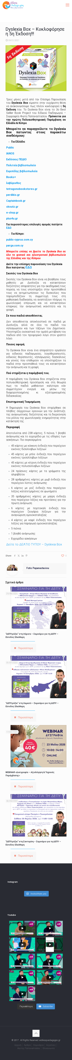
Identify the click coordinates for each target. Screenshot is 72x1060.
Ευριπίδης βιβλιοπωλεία (21, 171)
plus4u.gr (12, 218)
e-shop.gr (12, 212)
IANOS (10, 153)
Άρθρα (27, 1045)
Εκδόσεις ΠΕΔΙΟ (16, 159)
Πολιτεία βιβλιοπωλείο (21, 165)
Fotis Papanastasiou (37, 568)
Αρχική (17, 1045)
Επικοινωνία (49, 1048)
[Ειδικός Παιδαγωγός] (13, 5)
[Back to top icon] (36, 1033)
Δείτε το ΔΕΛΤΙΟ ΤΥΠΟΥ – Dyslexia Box (34, 544)
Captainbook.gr (16, 200)
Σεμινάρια (38, 1045)
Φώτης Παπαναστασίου (28, 1048)
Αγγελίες (51, 1045)
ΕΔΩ (8, 227)
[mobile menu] (67, 5)
